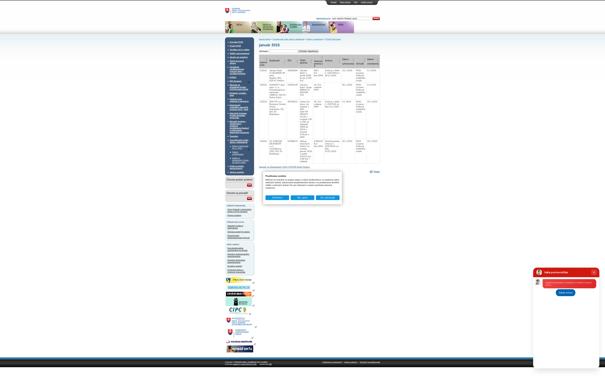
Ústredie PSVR (236, 42)
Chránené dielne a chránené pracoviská (236, 271)
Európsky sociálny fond (238, 94)
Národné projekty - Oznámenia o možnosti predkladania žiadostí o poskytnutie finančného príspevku (239, 127)
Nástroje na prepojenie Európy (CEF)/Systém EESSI (239, 87)
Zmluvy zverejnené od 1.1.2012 (240, 147)
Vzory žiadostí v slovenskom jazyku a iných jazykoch (239, 210)
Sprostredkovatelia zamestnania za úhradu (237, 249)
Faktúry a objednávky (238, 153)
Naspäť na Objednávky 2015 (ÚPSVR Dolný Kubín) (284, 167)
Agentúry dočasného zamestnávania (236, 261)
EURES (233, 77)
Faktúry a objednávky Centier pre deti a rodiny (240, 160)
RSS (355, 2)
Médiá (340, 24)
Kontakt (334, 2)
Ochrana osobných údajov (238, 232)
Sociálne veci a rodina (296, 25)
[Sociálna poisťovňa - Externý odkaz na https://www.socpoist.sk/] (240, 344)
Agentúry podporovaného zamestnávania (238, 255)
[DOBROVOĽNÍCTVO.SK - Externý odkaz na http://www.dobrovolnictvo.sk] (239, 290)
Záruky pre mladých (239, 57)
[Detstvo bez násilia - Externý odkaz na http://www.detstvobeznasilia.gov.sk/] (239, 305)
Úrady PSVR (235, 46)
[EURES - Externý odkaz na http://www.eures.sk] (240, 282)
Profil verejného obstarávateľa (237, 167)
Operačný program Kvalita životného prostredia (238, 115)
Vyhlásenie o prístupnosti (331, 362)
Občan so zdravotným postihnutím (268, 26)
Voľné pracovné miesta (237, 62)
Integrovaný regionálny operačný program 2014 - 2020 (239, 107)
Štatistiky (234, 136)
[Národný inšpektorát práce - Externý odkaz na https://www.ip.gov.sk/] (239, 337)
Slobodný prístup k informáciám (235, 227)
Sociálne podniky (234, 266)
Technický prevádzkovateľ (370, 362)
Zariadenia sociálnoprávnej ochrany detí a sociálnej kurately (238, 70)
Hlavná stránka (265, 39)
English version (367, 2)
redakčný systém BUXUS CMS (244, 364)
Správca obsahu (350, 362)
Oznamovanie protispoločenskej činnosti (238, 237)
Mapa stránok (345, 2)
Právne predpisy (234, 215)
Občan (239, 24)
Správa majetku (237, 172)
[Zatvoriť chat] (594, 272)
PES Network (236, 81)
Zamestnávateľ (319, 24)
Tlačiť (377, 171)
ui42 (270, 364)
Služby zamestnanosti (239, 53)
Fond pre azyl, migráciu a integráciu (239, 100)
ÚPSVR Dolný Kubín (333, 39)
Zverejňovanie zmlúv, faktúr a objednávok (239, 141)
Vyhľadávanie (323, 18)
